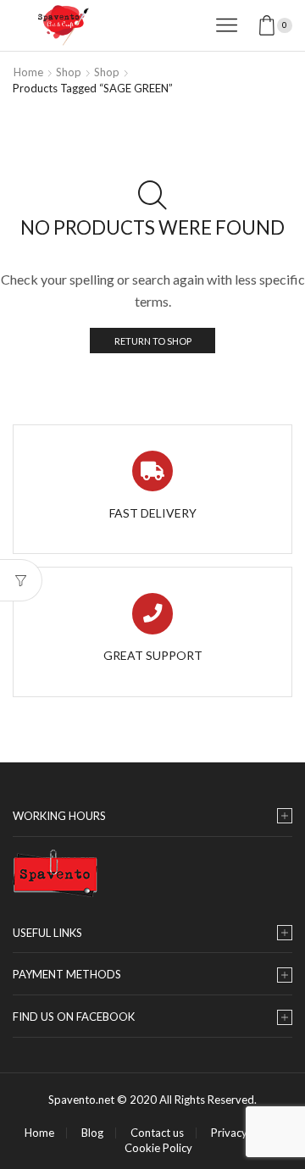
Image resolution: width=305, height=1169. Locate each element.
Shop (68, 72)
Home (28, 72)
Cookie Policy (158, 1148)
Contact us (157, 1133)
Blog (92, 1133)
